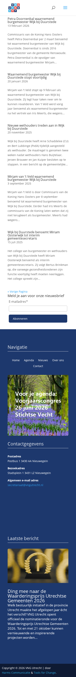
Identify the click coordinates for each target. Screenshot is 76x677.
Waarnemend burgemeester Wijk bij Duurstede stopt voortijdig (34, 76)
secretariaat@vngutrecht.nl (25, 485)
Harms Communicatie (16, 672)
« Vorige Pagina (17, 291)
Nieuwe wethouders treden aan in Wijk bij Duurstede (36, 127)
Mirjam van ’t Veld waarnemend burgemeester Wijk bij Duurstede (32, 178)
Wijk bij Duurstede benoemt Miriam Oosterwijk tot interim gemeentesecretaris (34, 235)
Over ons (58, 360)
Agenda (29, 360)
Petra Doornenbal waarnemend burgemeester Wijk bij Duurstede (32, 20)
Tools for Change (45, 672)
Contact (38, 366)
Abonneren (20, 318)
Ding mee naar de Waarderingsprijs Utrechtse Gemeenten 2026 (37, 596)
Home (16, 360)
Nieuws (43, 360)
